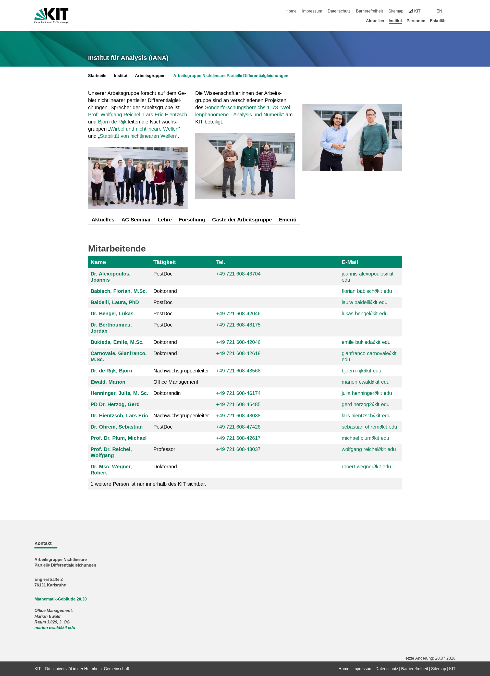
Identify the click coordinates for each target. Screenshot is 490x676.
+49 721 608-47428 (238, 427)
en (439, 11)
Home (291, 11)
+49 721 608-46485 (238, 404)
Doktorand (165, 291)
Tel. (220, 262)
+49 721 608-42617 (238, 438)
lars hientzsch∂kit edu (366, 415)
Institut (395, 21)
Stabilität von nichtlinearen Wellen (138, 136)
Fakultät (438, 21)
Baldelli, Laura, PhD (115, 302)
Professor (164, 449)
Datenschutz (339, 11)
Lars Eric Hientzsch (165, 114)
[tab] (103, 220)
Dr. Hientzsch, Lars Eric (119, 415)
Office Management (175, 382)
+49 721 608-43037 (238, 449)
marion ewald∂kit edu (365, 382)
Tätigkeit (164, 262)
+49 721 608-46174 (238, 393)
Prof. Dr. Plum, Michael (119, 438)
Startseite (97, 75)
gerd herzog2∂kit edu (365, 404)
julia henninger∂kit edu (367, 393)
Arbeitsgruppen (150, 75)
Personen (416, 21)
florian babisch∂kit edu (367, 291)
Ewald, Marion (108, 382)
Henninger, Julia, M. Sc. (119, 393)
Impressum (312, 11)
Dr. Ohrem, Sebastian (117, 427)
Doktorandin (167, 393)
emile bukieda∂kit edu (366, 342)
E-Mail (350, 262)
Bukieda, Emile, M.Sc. (117, 342)
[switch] (454, 11)
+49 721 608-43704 (238, 274)
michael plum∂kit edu (365, 438)
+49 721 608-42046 (238, 313)
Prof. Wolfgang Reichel (114, 114)
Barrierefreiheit (369, 11)
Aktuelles (375, 21)
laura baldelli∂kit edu (364, 302)
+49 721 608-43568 (238, 370)
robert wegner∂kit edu (366, 466)
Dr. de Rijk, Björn (111, 370)
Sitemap (395, 11)
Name (98, 262)
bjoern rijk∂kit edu (361, 370)
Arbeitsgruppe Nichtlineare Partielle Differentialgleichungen (230, 75)
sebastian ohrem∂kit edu (369, 427)
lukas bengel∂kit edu (365, 313)
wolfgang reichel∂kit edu (369, 449)
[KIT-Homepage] (51, 15)
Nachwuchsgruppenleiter (181, 370)
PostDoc (163, 274)
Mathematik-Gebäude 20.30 (60, 599)
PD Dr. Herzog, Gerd (115, 404)
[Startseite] (454, 20)
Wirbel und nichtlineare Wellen (144, 129)
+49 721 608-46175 (238, 325)
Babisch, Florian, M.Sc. (119, 291)
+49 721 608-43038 (238, 415)
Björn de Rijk (112, 121)
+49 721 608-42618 (238, 353)
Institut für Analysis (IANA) (128, 57)
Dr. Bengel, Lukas (112, 313)
